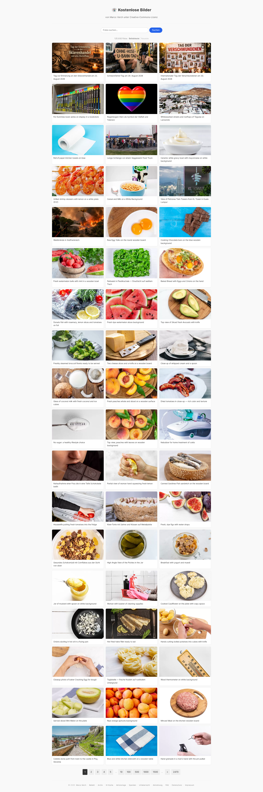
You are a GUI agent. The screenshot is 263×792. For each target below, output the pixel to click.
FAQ (167, 785)
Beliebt (92, 785)
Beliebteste (134, 38)
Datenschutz (177, 785)
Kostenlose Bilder (134, 10)
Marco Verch (81, 785)
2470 (175, 771)
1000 (145, 771)
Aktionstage (121, 785)
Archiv (100, 785)
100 (129, 771)
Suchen (156, 30)
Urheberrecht (144, 785)
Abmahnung (157, 785)
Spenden (132, 785)
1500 (155, 771)
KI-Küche (109, 785)
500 (137, 771)
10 (121, 771)
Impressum (189, 785)
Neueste (145, 38)
